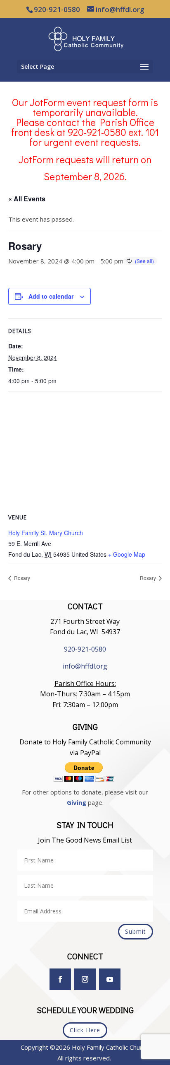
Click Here (85, 1030)
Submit (135, 931)
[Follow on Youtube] (109, 979)
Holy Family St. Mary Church (45, 533)
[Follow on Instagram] (85, 979)
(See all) (144, 260)
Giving (76, 802)
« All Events (26, 198)
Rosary (21, 577)
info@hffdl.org (85, 666)
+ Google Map (126, 554)
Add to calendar (50, 296)
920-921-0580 (85, 649)
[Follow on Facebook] (60, 979)
